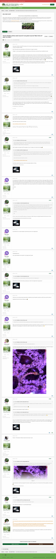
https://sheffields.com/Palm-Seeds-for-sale (19, 123)
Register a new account (15, 544)
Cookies (12, 557)
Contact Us (8, 557)
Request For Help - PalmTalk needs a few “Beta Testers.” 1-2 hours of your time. (13, 1)
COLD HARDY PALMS (16, 39)
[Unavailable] (30, 466)
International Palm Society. (15, 20)
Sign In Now (41, 544)
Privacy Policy (4, 557)
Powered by (50, 557)
